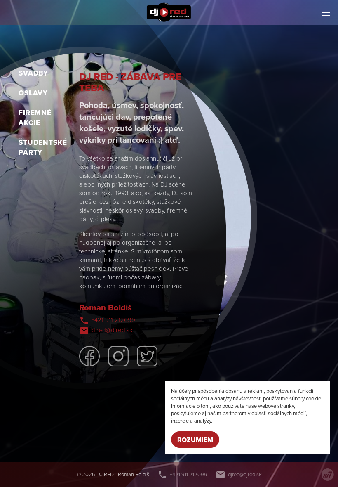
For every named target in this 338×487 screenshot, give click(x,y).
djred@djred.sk (112, 330)
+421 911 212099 (113, 320)
